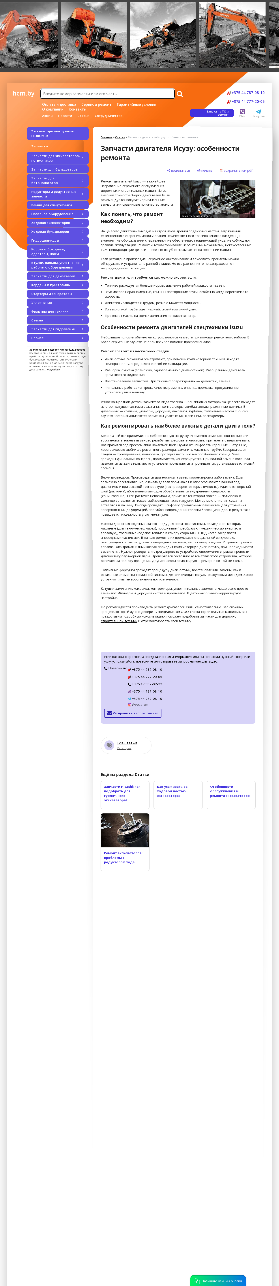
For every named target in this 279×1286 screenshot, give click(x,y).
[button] (218, 1280)
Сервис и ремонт (96, 104)
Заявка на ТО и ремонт (217, 112)
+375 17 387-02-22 (146, 684)
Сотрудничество (108, 115)
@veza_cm (139, 704)
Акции (47, 115)
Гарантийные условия (136, 104)
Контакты (77, 109)
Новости (65, 115)
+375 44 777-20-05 (248, 101)
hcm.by (23, 93)
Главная (106, 137)
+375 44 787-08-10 (248, 92)
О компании (53, 109)
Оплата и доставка (59, 104)
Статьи (83, 115)
